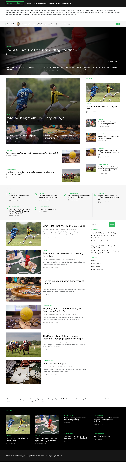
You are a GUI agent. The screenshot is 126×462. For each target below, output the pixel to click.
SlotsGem (65, 399)
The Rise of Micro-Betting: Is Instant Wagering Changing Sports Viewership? (108, 168)
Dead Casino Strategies (47, 209)
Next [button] (116, 61)
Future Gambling (54, 3)
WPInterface (58, 456)
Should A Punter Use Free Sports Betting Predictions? (21, 136)
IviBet (30, 12)
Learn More (46, 237)
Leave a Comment (54, 237)
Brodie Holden (81, 24)
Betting (29, 3)
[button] (117, 24)
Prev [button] (111, 61)
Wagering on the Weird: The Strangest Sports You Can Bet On (41, 24)
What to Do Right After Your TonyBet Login (35, 118)
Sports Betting (66, 3)
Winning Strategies (40, 3)
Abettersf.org (14, 3)
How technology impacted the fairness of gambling (39, 50)
